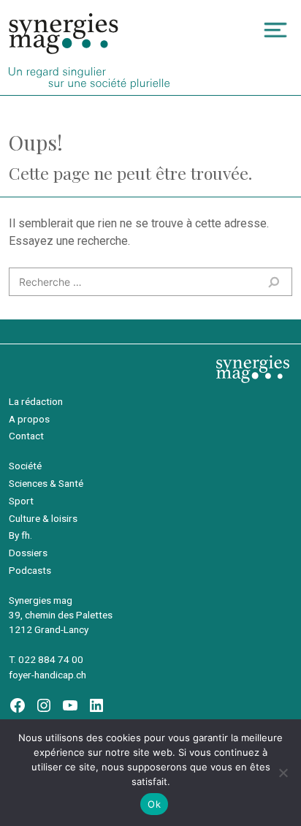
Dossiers (28, 552)
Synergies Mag (63, 34)
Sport (21, 501)
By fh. (20, 535)
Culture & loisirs (43, 518)
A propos (29, 419)
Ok (154, 804)
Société (25, 465)
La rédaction (36, 401)
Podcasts (30, 570)
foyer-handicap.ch (47, 675)
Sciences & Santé (46, 483)
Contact (26, 436)
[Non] (282, 772)
